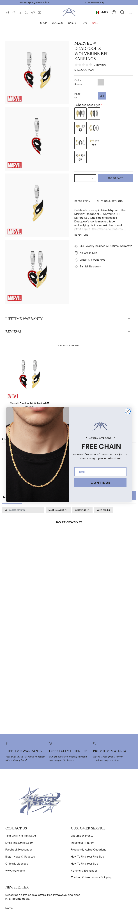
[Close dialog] (127, 411)
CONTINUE (101, 482)
